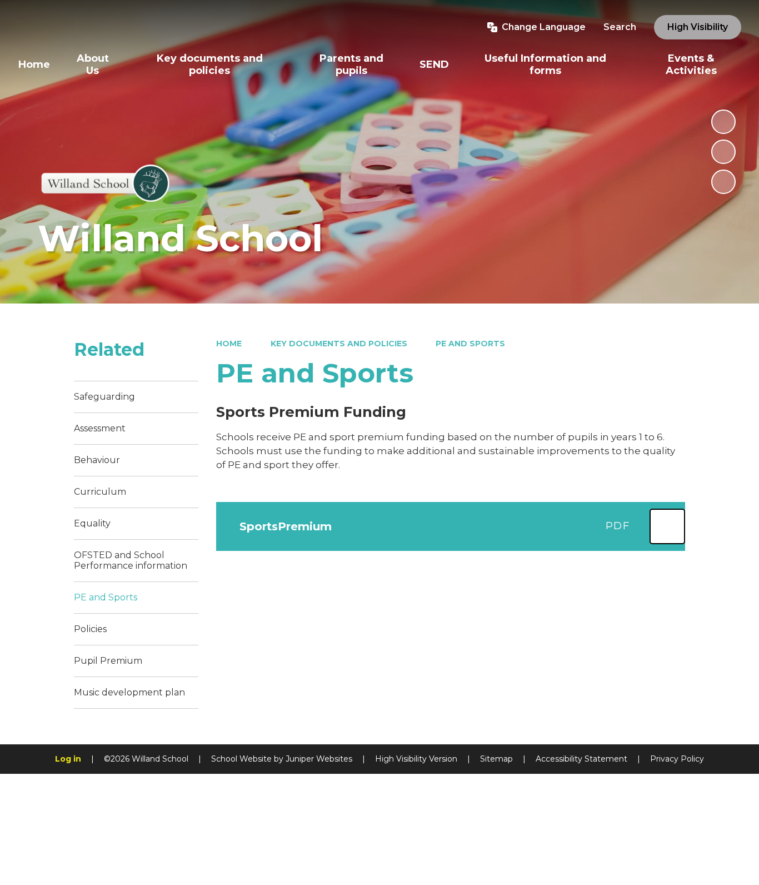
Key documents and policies (339, 344)
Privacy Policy (677, 759)
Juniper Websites (319, 759)
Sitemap (496, 759)
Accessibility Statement (581, 759)
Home (229, 344)
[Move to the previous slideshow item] (723, 152)
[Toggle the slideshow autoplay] (723, 122)
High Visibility (697, 27)
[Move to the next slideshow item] (723, 182)
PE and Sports (470, 344)
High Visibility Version (416, 759)
